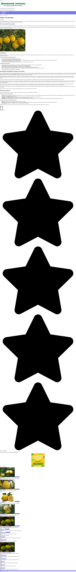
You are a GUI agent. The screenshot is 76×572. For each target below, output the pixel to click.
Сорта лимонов (4, 12)
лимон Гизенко (17, 69)
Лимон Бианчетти (2, 502)
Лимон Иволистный (3, 555)
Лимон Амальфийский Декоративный (5, 526)
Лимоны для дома (4, 11)
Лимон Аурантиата (3, 558)
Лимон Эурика (2, 477)
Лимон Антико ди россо (3, 514)
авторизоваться (15, 452)
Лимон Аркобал (2, 568)
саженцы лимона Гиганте (11, 69)
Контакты (3, 13)
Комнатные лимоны (3, 540)
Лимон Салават (2, 565)
